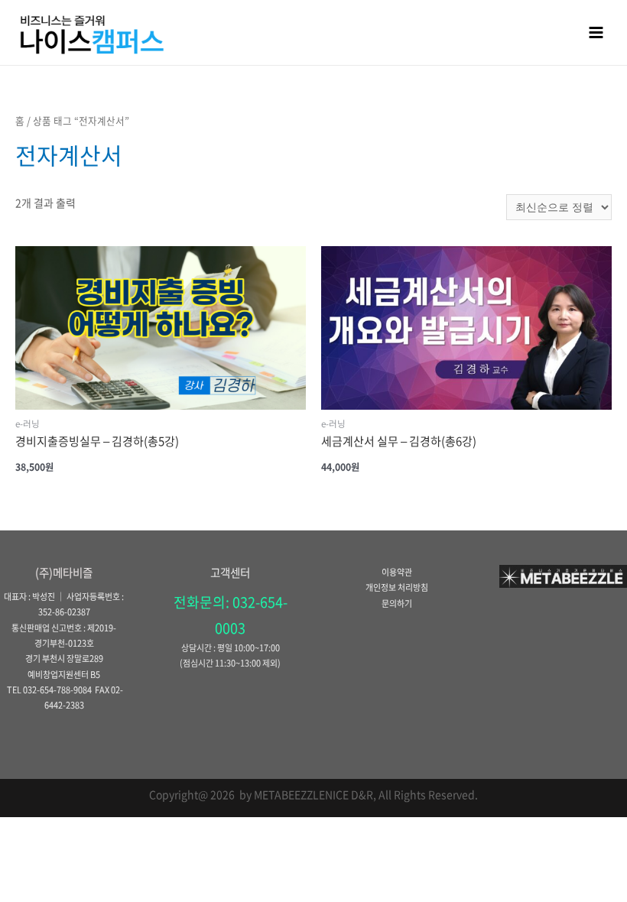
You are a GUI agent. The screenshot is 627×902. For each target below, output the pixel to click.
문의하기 (397, 603)
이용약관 (397, 572)
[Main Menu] (596, 32)
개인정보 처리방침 (396, 587)
